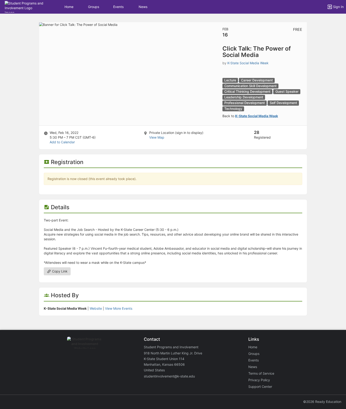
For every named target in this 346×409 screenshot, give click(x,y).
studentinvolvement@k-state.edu (169, 376)
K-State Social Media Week (248, 63)
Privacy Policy (259, 380)
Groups (93, 7)
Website (96, 308)
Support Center (260, 387)
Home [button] (68, 7)
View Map (156, 137)
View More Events (118, 308)
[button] (24, 6)
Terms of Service (261, 373)
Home (252, 347)
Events (118, 7)
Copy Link (59, 271)
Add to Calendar (62, 142)
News (143, 7)
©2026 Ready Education (322, 402)
